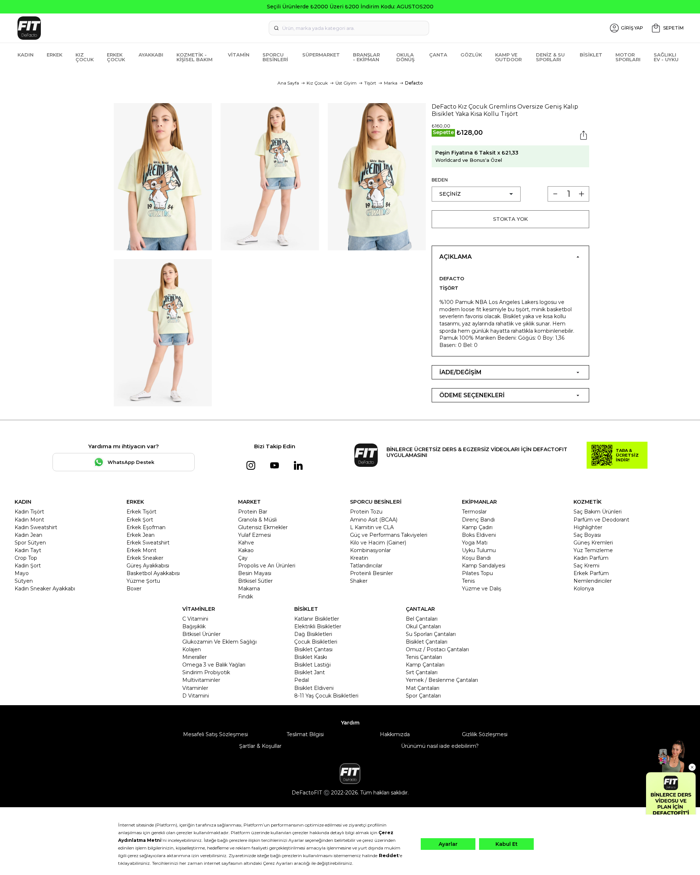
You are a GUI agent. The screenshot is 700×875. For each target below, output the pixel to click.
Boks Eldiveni (479, 535)
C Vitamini (195, 619)
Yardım (350, 723)
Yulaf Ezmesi (254, 535)
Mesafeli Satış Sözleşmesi (215, 734)
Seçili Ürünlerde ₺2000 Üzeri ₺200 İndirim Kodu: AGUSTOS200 (350, 6)
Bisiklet (591, 55)
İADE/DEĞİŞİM (460, 372)
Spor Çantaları (423, 695)
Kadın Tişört (29, 511)
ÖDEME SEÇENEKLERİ (472, 395)
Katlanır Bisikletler (316, 619)
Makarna (249, 588)
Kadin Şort (28, 565)
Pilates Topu (477, 573)
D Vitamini (195, 695)
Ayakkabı (151, 55)
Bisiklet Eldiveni (314, 688)
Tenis (468, 581)
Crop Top (26, 558)
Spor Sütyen (30, 542)
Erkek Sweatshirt (148, 542)
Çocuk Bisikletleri (315, 641)
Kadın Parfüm (590, 558)
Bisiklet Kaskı (310, 657)
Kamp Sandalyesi (483, 565)
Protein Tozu (366, 511)
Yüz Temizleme (593, 550)
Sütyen (24, 581)
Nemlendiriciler (592, 581)
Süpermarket (321, 55)
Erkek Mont (141, 550)
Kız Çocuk (84, 57)
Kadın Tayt (28, 550)
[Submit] (276, 28)
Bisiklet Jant (309, 672)
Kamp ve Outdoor (508, 57)
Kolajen (191, 649)
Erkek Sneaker (145, 558)
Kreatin (359, 558)
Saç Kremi (586, 565)
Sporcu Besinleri (275, 57)
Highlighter (587, 527)
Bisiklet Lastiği (312, 664)
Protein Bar (252, 511)
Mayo (22, 573)
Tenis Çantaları (424, 657)
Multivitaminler (201, 680)
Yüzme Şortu (143, 581)
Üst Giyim (346, 83)
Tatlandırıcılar (366, 565)
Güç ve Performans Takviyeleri (388, 535)
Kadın (26, 55)
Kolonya (583, 588)
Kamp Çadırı (477, 527)
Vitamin (238, 55)
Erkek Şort (140, 519)
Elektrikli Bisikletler (317, 626)
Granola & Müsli (257, 519)
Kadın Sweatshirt (36, 527)
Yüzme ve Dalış (481, 588)
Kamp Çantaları (425, 664)
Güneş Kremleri (593, 542)
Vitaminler (195, 688)
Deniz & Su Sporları (550, 57)
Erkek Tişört (141, 511)
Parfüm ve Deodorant (601, 519)
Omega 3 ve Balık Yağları (213, 664)
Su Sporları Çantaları (431, 634)
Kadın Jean (28, 535)
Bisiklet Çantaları (426, 641)
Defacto (414, 83)
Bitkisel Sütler (255, 581)
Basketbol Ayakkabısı (153, 573)
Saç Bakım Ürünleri (597, 511)
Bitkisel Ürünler (201, 634)
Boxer (134, 588)
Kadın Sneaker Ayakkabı (45, 588)
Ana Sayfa (288, 83)
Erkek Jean (141, 535)
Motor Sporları (628, 57)
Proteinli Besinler (371, 573)
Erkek (54, 55)
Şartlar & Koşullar (260, 746)
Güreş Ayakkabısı (148, 565)
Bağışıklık (194, 626)
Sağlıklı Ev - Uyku (666, 57)
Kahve (246, 542)
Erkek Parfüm (591, 573)
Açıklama (455, 256)
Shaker (359, 581)
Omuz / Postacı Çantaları (437, 649)
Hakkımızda (395, 734)
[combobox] (349, 28)
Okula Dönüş (405, 57)
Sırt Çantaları (422, 672)
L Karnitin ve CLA (372, 527)
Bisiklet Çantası (313, 649)
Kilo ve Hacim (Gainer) (378, 542)
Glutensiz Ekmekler (263, 527)
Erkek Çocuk (116, 57)
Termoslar (474, 511)
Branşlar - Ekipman (366, 57)
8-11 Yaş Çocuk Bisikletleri (326, 695)
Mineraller (194, 657)
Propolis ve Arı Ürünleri (266, 565)
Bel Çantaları (422, 619)
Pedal (301, 680)
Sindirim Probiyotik (206, 672)
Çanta (438, 55)
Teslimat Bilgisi (305, 734)
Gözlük (471, 55)
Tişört (370, 83)
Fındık (245, 596)
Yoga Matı (474, 542)
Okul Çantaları (423, 626)
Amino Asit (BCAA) (373, 519)
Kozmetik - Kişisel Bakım (194, 57)
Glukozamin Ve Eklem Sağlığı (219, 641)
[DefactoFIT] (126, 28)
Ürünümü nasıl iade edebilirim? (440, 746)
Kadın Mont (29, 519)
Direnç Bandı (478, 519)
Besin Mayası (254, 573)
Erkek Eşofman (146, 527)
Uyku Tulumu (479, 550)
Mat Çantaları (422, 688)
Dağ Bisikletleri (313, 634)
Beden (440, 180)
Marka (390, 83)
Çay (243, 558)
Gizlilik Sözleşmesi (485, 734)
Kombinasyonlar (370, 550)
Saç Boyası (587, 535)
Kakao (246, 550)
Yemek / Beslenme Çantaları (442, 680)
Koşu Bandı (476, 558)
